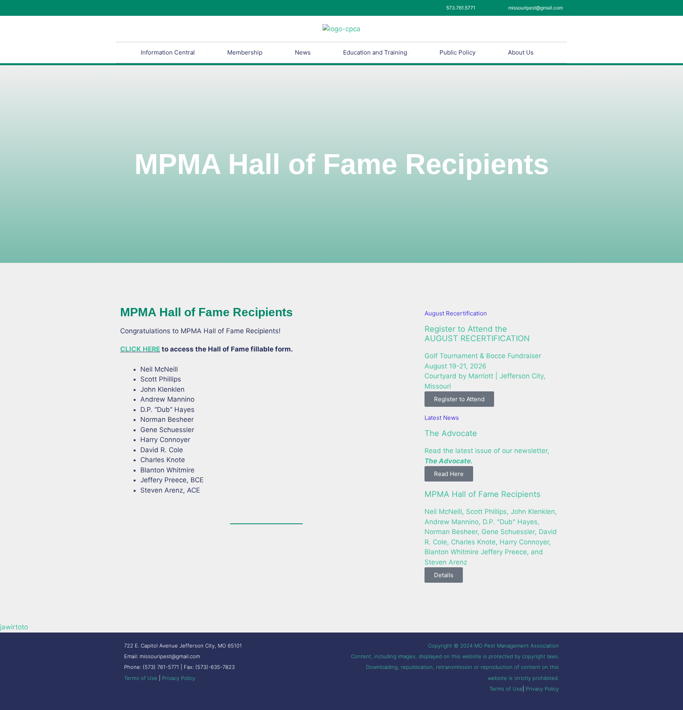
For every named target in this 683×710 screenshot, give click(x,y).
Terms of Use (140, 678)
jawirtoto (14, 627)
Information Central (168, 52)
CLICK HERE (140, 349)
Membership (244, 52)
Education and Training (375, 52)
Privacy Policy (178, 678)
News (303, 52)
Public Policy (457, 52)
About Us (521, 52)
